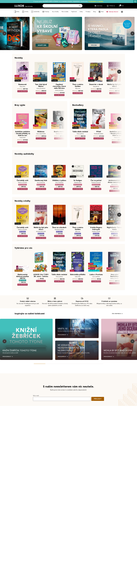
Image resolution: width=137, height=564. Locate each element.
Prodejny (88, 11)
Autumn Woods (114, 231)
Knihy (17, 11)
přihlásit (97, 399)
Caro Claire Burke (41, 133)
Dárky (81, 11)
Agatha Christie (96, 231)
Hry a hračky (55, 11)
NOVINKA (17, 80)
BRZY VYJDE (18, 127)
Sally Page (77, 276)
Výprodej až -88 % (94, 270)
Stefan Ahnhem (114, 278)
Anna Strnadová (41, 88)
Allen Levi (77, 88)
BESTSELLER (18, 78)
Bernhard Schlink (59, 229)
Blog (94, 11)
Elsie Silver (22, 86)
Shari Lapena (80, 133)
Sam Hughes (114, 184)
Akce (102, 11)
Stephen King (59, 133)
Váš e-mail (36, 395)
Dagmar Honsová (96, 182)
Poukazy (47, 11)
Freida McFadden (98, 133)
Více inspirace (116, 313)
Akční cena (92, 268)
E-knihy (26, 11)
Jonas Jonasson (59, 90)
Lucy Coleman (96, 276)
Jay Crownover (41, 182)
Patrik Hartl (22, 137)
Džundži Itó (96, 86)
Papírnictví (74, 11)
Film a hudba (65, 11)
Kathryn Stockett (22, 182)
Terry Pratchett (59, 182)
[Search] (80, 6)
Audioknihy (37, 11)
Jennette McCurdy (114, 88)
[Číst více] (57, 33)
